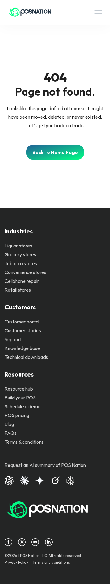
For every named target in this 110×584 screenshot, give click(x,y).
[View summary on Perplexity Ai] (70, 480)
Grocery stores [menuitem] (20, 254)
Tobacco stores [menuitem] (21, 263)
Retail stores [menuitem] (18, 290)
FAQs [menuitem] (10, 433)
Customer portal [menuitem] (22, 322)
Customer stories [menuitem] (23, 330)
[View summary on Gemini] (39, 480)
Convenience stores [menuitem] (25, 272)
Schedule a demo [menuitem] (23, 406)
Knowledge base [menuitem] (22, 348)
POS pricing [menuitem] (17, 415)
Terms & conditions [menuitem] (24, 442)
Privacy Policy (16, 562)
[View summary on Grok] (55, 480)
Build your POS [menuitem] (20, 398)
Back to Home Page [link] (55, 152)
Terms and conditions (51, 562)
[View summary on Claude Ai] (24, 480)
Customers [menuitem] (20, 307)
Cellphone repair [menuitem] (22, 281)
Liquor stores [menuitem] (18, 246)
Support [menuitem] (13, 339)
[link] (30, 12)
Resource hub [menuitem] (19, 389)
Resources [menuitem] (19, 374)
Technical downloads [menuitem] (26, 357)
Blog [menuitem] (9, 424)
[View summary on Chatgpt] (9, 480)
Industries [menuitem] (19, 231)
